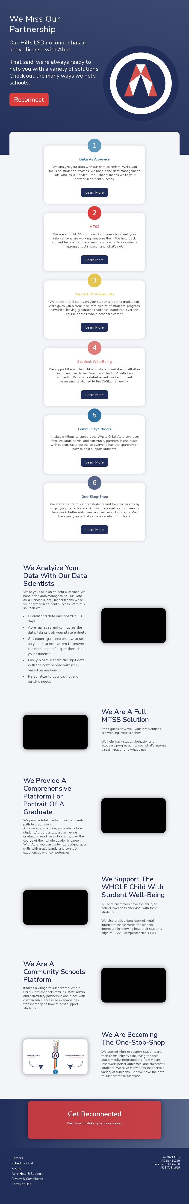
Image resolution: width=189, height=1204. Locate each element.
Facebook (21, 1192)
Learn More (94, 192)
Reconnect (29, 99)
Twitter (12, 1192)
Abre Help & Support (27, 1174)
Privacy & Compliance (27, 1179)
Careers (17, 1158)
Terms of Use (21, 1184)
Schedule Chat (22, 1163)
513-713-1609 (170, 1167)
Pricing (16, 1168)
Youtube (39, 1192)
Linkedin (30, 1192)
